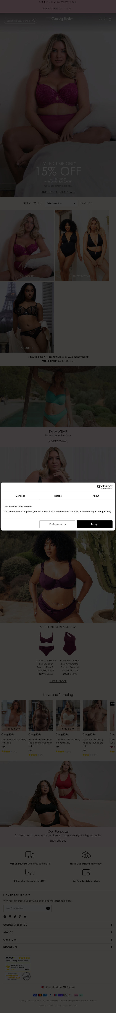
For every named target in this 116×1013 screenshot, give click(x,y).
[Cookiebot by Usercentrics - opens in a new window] (99, 487)
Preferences (55, 524)
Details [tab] (58, 496)
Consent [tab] (20, 496)
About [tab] (96, 496)
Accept (94, 524)
